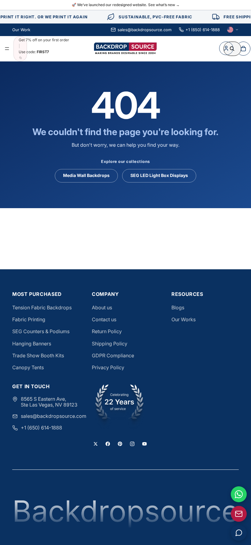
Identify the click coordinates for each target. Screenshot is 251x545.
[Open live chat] (239, 533)
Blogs (177, 307)
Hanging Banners (31, 344)
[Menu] (7, 49)
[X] (95, 443)
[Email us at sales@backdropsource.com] (239, 514)
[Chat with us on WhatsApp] (239, 494)
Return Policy (107, 331)
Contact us (104, 319)
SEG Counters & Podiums (40, 331)
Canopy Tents (28, 367)
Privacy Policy (108, 367)
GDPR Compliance (113, 355)
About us (102, 307)
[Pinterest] (120, 443)
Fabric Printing (28, 319)
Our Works (183, 319)
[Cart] (243, 49)
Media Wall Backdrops (86, 175)
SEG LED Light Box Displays (159, 175)
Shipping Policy (109, 344)
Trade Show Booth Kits (38, 355)
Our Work (21, 29)
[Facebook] (107, 443)
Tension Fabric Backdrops (42, 307)
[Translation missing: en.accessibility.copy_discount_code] (20, 58)
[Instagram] (132, 443)
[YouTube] (144, 443)
